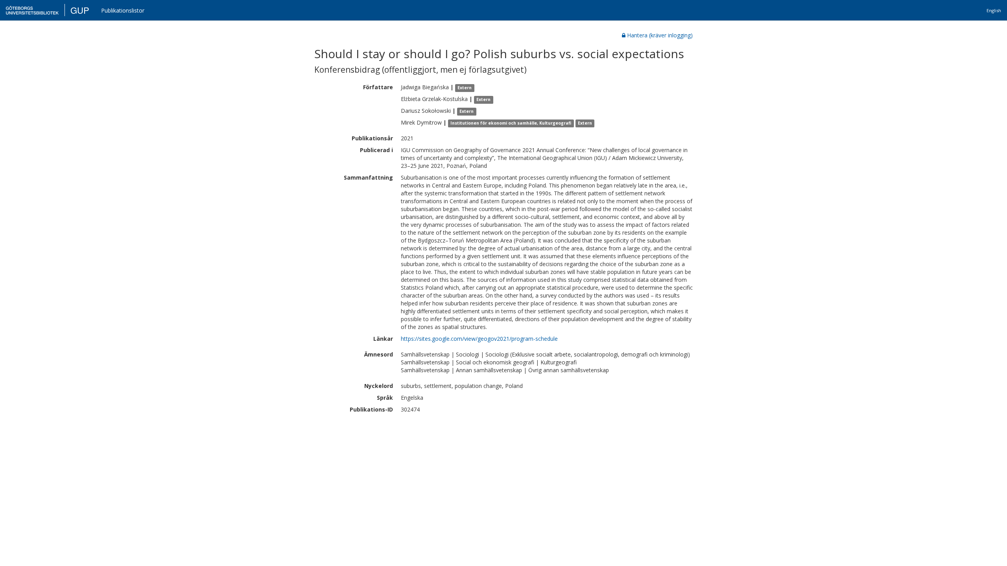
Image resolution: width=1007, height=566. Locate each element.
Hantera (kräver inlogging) (660, 35)
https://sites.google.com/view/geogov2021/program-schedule (479, 338)
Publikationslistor (122, 10)
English (994, 10)
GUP (79, 10)
